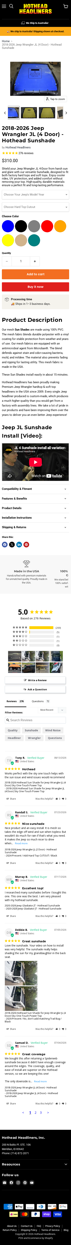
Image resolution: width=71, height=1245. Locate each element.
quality (13, 730)
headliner (14, 738)
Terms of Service (50, 1230)
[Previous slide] (5, 113)
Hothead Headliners (18, 147)
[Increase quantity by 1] (35, 261)
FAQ (39, 1226)
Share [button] (12, 798)
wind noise (53, 730)
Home (6, 41)
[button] (10, 112)
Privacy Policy (52, 1226)
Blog (66, 1230)
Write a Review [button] (37, 680)
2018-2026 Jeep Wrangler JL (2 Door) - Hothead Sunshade (31, 851)
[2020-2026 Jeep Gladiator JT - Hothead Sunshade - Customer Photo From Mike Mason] (14, 667)
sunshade (31, 730)
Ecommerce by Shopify (40, 1238)
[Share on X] (12, 544)
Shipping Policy (29, 1230)
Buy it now (35, 287)
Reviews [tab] (12, 701)
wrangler (34, 738)
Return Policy (10, 1230)
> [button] (48, 1112)
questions (55, 738)
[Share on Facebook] (5, 544)
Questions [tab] (38, 701)
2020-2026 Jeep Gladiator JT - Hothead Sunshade (32, 905)
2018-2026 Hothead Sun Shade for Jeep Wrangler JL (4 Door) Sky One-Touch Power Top (35, 784)
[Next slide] (66, 113)
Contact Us (27, 1226)
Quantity (6, 253)
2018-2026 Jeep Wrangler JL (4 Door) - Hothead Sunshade (31, 1089)
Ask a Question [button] (37, 689)
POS (20, 1238)
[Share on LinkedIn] (19, 544)
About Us (12, 1226)
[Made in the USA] (26, 572)
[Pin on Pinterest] (26, 544)
